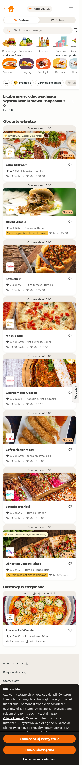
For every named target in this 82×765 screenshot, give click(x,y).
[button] (8, 9)
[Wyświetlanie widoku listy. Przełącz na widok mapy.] (75, 30)
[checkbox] (10, 66)
